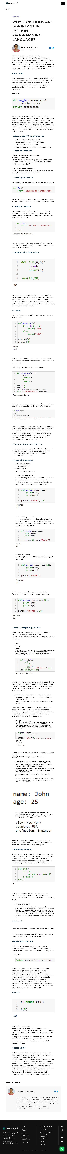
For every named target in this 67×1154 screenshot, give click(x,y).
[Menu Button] (63, 3)
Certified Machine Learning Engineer (46, 1128)
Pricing (42, 1144)
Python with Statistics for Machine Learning (44, 1139)
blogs (8, 9)
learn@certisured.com (10, 1143)
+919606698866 (7, 1141)
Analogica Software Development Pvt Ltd (36, 1150)
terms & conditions (25, 1134)
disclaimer (25, 1142)
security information (25, 1138)
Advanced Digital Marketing (45, 1133)
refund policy (23, 1130)
